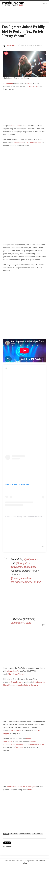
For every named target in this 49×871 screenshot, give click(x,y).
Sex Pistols (32, 86)
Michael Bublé (12, 671)
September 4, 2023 (21, 622)
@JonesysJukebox (21, 578)
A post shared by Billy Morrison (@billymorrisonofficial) (26, 516)
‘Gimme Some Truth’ (33, 143)
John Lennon (19, 143)
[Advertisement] (24, 399)
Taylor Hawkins (17, 682)
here (30, 790)
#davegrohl (17, 566)
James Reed (10, 45)
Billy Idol (29, 83)
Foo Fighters (8, 83)
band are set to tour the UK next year (21, 787)
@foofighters (23, 563)
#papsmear (30, 566)
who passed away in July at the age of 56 (27, 744)
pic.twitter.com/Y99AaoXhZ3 (26, 581)
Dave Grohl (15, 126)
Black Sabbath (16, 730)
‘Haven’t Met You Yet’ (16, 674)
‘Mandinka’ (19, 747)
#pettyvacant (31, 559)
